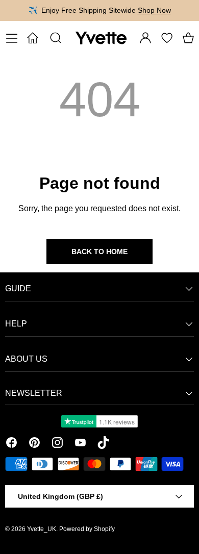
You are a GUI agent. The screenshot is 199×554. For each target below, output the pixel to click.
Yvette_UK (41, 529)
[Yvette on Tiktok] (103, 444)
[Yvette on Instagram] (57, 444)
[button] (188, 38)
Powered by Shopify (87, 529)
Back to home (99, 251)
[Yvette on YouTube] (80, 444)
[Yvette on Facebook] (11, 444)
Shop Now (154, 10)
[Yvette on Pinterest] (34, 444)
